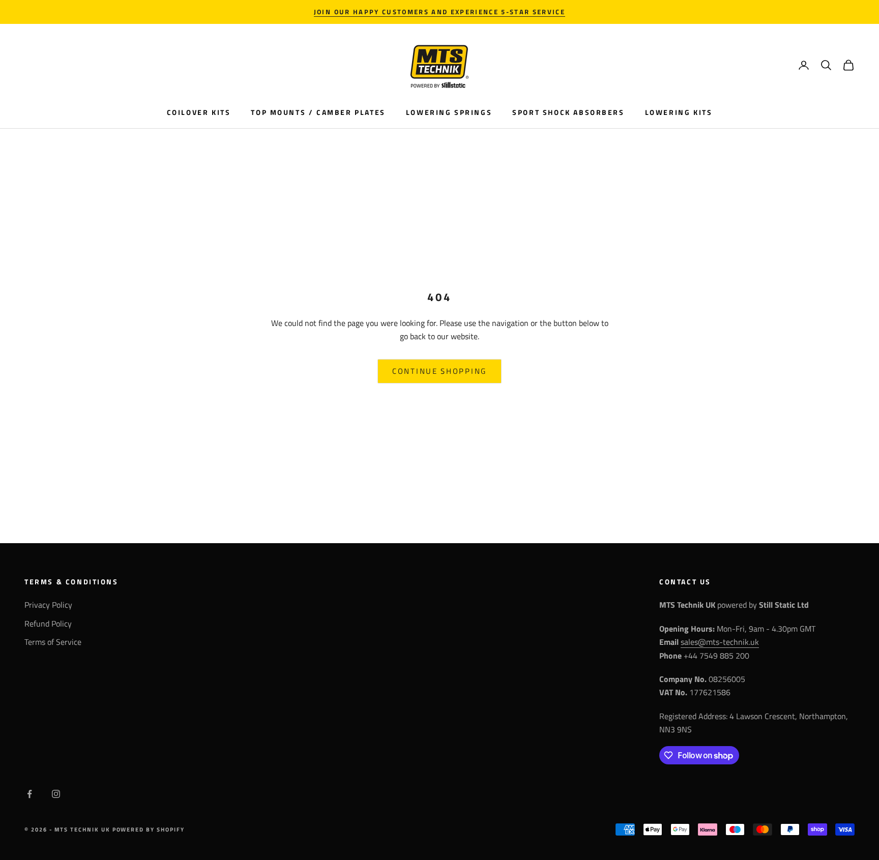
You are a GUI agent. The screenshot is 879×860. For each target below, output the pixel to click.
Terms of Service (52, 642)
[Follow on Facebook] (29, 794)
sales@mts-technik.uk (720, 642)
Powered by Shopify (148, 829)
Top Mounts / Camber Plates (318, 112)
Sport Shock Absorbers (568, 112)
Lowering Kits (679, 112)
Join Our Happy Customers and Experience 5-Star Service (439, 12)
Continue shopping (439, 371)
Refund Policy (48, 623)
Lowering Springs (449, 112)
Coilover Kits (199, 112)
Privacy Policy (48, 605)
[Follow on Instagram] (56, 794)
